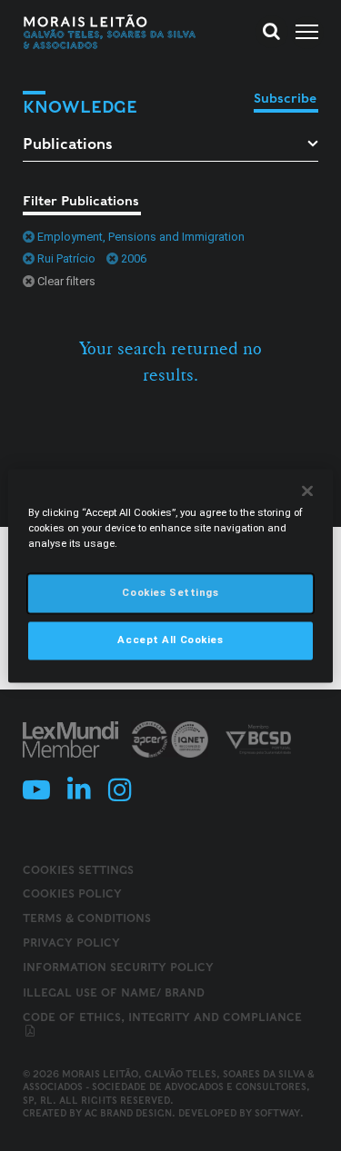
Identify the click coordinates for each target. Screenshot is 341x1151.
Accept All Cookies (170, 639)
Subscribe (285, 98)
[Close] (307, 491)
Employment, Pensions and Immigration (141, 236)
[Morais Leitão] (110, 32)
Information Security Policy (118, 967)
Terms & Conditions (87, 918)
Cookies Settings (78, 870)
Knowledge (80, 106)
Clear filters (66, 281)
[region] (170, 575)
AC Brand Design (128, 1112)
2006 (133, 258)
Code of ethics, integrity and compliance (162, 1017)
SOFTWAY (277, 1112)
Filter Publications (81, 200)
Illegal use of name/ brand (114, 992)
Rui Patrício (66, 258)
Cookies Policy (72, 893)
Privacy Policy (71, 942)
